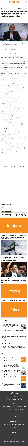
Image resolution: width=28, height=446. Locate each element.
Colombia (8, 406)
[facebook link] (7, 399)
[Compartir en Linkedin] (15, 49)
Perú (5, 409)
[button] (2, 1)
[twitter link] (10, 399)
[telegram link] (18, 399)
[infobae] (14, 2)
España (13, 406)
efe (2, 207)
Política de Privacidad (19, 434)
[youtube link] (15, 399)
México (24, 406)
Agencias (3, 8)
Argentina (6, 424)
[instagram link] (13, 399)
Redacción (12, 416)
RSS (23, 409)
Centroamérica (10, 409)
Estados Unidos (19, 406)
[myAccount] (26, 2)
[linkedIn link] (21, 399)
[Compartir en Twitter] (12, 49)
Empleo (16, 416)
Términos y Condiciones (9, 434)
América (4, 406)
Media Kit (14, 427)
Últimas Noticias (17, 409)
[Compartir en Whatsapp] (6, 49)
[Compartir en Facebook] (9, 49)
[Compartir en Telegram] (18, 49)
